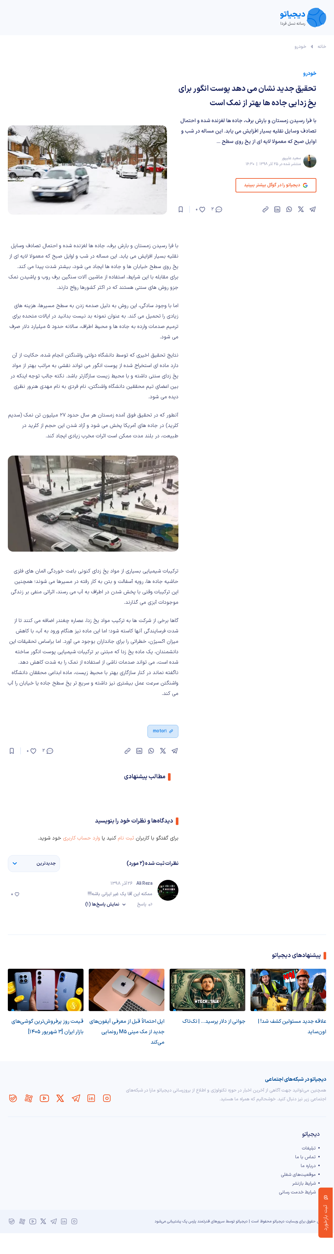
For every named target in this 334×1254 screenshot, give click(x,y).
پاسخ (141, 904)
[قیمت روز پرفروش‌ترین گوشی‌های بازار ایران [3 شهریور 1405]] (46, 990)
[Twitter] (60, 1098)
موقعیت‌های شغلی (298, 1174)
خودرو (300, 46)
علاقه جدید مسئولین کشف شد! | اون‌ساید (292, 1027)
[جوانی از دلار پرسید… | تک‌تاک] (207, 990)
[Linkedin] (91, 1098)
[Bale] (13, 1098)
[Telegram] (75, 1098)
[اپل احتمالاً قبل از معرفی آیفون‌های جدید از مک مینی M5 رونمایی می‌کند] (126, 990)
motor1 (160, 731)
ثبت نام (126, 838)
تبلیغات (309, 1148)
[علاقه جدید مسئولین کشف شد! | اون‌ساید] (288, 990)
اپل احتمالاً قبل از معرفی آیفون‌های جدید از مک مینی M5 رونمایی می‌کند (126, 1032)
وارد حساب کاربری (81, 838)
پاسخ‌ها (102, 904)
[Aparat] (28, 1098)
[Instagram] (107, 1098)
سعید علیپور (291, 158)
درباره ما (308, 1165)
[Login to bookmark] (181, 209)
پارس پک (189, 1221)
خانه (322, 46)
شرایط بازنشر (304, 1183)
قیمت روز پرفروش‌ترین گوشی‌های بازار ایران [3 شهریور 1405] (47, 1027)
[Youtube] (44, 1098)
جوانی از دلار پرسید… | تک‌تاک (213, 1021)
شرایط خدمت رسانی (297, 1192)
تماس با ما (305, 1157)
